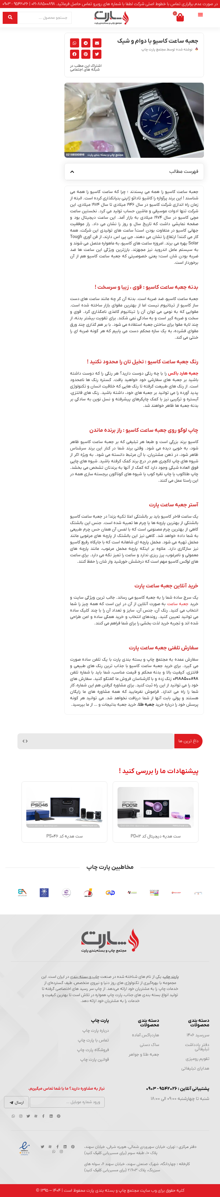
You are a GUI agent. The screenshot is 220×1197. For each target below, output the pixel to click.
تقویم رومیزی (197, 1058)
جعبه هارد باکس (183, 373)
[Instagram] (20, 1116)
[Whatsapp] (13, 1116)
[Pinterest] (58, 1116)
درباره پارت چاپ (95, 1030)
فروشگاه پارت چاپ (93, 1050)
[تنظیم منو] (200, 14)
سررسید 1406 (198, 1035)
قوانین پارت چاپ (94, 1059)
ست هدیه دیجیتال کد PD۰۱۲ (156, 836)
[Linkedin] (51, 1116)
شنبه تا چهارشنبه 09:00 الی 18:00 (180, 1099)
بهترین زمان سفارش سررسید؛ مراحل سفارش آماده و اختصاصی (117, 741)
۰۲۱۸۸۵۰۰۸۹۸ (185, 679)
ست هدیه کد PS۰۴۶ (64, 836)
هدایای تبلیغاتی (195, 1068)
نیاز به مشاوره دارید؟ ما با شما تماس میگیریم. (66, 1088)
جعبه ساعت (178, 604)
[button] (97, 42)
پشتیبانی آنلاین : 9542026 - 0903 (177, 1089)
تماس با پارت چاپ (93, 1040)
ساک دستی (149, 1045)
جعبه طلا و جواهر (144, 1054)
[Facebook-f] (43, 1116)
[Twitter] (28, 1116)
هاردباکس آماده (145, 1035)
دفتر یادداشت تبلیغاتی (197, 1047)
